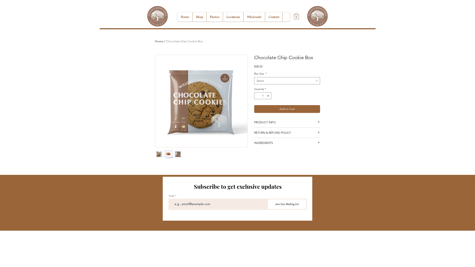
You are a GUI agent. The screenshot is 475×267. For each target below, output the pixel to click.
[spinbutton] (262, 96)
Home (159, 41)
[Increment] (268, 96)
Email (171, 196)
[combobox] (287, 80)
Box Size (260, 73)
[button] (296, 16)
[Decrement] (257, 96)
